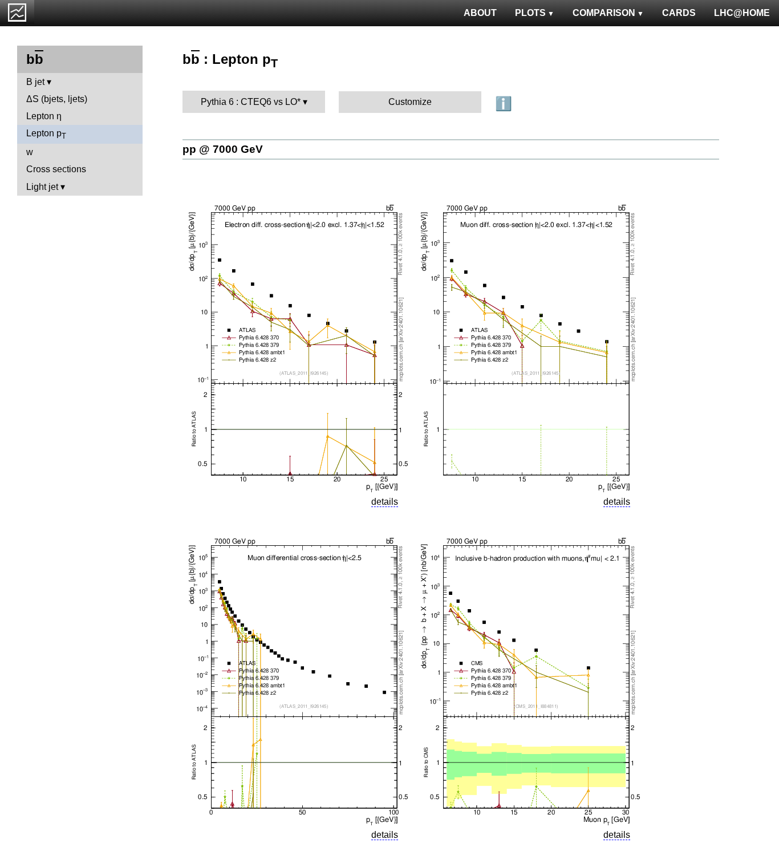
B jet (35, 82)
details (384, 501)
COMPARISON (604, 13)
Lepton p (46, 134)
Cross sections (56, 169)
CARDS (679, 13)
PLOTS (530, 13)
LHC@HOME (742, 13)
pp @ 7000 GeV (222, 149)
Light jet (42, 187)
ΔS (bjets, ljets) (56, 99)
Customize (410, 102)
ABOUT (480, 13)
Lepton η (44, 116)
